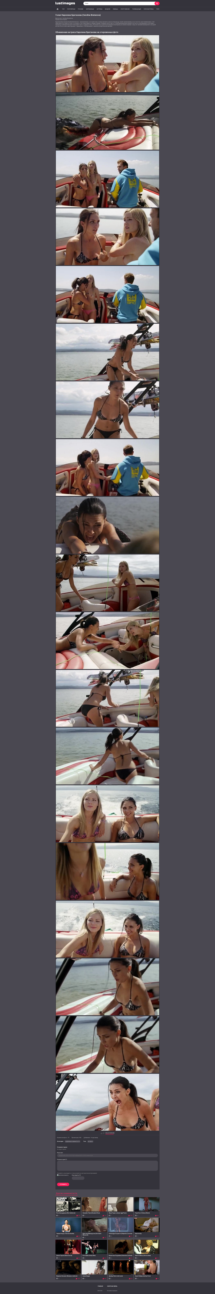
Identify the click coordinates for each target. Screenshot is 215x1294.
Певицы (115, 9)
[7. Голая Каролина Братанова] (107, 409)
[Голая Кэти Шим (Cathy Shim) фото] (94, 1247)
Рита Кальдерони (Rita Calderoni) (65, 1213)
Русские (80, 9)
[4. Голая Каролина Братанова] (107, 236)
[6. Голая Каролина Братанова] (107, 352)
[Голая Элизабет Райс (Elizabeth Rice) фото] (94, 1204)
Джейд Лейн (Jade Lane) (116, 1276)
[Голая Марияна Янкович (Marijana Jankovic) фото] (68, 1267)
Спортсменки (125, 9)
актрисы (90, 1141)
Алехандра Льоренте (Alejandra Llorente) (120, 1233)
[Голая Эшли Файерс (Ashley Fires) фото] (147, 1267)
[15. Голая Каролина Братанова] (107, 871)
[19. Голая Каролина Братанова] (107, 1102)
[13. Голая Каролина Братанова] (107, 756)
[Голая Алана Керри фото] (94, 1267)
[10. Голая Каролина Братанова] (107, 582)
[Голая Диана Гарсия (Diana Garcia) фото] (68, 1247)
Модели (107, 9)
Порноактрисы (149, 9)
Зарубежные (90, 9)
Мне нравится (101, 1133)
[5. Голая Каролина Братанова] (107, 294)
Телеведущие (136, 9)
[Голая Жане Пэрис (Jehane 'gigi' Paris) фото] (120, 1204)
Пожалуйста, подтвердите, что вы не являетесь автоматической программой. (77, 1173)
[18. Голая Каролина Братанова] (107, 1044)
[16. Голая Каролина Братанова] (107, 929)
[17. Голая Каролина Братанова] (107, 986)
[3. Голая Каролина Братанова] (107, 179)
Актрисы (99, 9)
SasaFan (105, 1290)
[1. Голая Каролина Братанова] (107, 63)
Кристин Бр (138, 1233)
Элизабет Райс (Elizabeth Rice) (91, 1213)
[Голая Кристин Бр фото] (147, 1225)
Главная (57, 9)
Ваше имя (60, 1152)
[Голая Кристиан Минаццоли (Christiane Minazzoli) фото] (94, 1225)
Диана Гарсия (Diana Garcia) (64, 1255)
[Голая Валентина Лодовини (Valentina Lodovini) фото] (120, 1247)
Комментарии (62, 1147)
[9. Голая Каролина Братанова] (107, 525)
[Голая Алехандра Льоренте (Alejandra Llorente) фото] (120, 1225)
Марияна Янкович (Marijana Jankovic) (66, 1276)
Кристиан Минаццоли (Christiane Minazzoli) (92, 1234)
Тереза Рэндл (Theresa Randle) (65, 1233)
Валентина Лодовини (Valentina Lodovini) (120, 1255)
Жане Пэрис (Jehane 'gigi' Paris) (118, 1213)
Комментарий (61, 1159)
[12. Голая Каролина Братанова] (107, 698)
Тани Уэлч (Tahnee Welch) (142, 1213)
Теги (157, 9)
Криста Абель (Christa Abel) (143, 1255)
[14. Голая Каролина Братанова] (107, 813)
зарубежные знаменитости (72, 1141)
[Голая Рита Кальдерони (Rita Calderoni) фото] (68, 1204)
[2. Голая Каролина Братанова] (107, 121)
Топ (63, 9)
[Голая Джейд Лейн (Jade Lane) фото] (120, 1267)
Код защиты (75, 1175)
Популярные (71, 9)
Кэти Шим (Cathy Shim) (89, 1255)
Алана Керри (86, 1276)
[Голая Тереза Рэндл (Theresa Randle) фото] (68, 1225)
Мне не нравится (104, 1133)
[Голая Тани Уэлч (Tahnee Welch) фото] (147, 1204)
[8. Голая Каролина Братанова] (107, 467)
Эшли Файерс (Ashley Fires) (143, 1276)
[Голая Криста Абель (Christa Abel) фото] (147, 1247)
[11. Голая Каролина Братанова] (107, 640)
